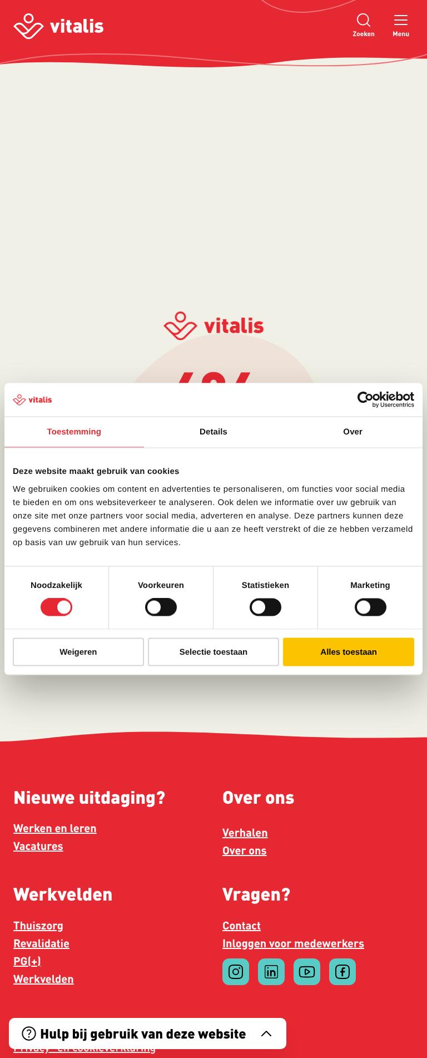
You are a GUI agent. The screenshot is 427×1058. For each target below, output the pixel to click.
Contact (241, 925)
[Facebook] (342, 971)
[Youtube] (307, 971)
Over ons (244, 850)
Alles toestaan (348, 651)
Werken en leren (55, 827)
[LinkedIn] (271, 971)
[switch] (161, 607)
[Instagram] (235, 971)
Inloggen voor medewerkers (293, 943)
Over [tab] (353, 432)
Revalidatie (41, 943)
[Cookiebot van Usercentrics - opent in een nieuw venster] (365, 400)
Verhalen (245, 832)
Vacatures (38, 845)
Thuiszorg (38, 925)
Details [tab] (213, 432)
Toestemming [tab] (74, 432)
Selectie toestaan (214, 651)
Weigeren (78, 651)
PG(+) (27, 960)
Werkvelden (43, 978)
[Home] (58, 26)
